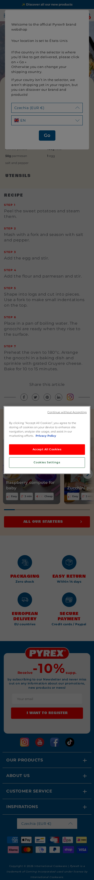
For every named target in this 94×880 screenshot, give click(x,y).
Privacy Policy (46, 435)
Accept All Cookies (47, 449)
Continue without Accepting (67, 412)
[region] (47, 440)
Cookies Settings (47, 462)
